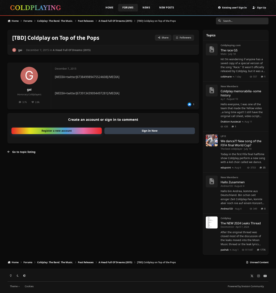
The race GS (229, 50)
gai (29, 90)
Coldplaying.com (231, 45)
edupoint (226, 167)
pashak (225, 249)
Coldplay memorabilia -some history (241, 93)
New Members (229, 86)
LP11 (223, 136)
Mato (224, 54)
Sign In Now (150, 130)
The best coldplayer (231, 148)
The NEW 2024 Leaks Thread (241, 223)
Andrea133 (227, 186)
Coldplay (226, 218)
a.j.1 (223, 99)
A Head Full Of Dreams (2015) (72, 50)
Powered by (246, 286)
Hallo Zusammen (233, 182)
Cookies (29, 286)
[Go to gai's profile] (14, 50)
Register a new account (56, 130)
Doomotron (227, 226)
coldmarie (226, 76)
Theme (14, 286)
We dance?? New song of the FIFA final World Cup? (241, 143)
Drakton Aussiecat (231, 121)
